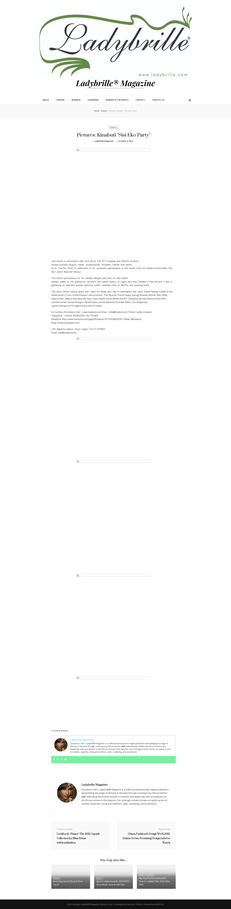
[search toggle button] (190, 100)
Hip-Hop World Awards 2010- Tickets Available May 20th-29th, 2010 (154, 881)
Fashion (60, 100)
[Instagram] (58, 759)
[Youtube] (65, 759)
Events (113, 128)
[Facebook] (54, 759)
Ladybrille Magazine (104, 141)
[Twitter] (61, 759)
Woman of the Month (117, 100)
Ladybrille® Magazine (115, 82)
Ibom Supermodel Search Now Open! (67, 883)
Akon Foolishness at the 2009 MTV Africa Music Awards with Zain (112, 883)
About (46, 100)
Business (76, 100)
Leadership (93, 100)
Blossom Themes (135, 904)
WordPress (159, 904)
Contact (140, 100)
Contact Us (158, 100)
